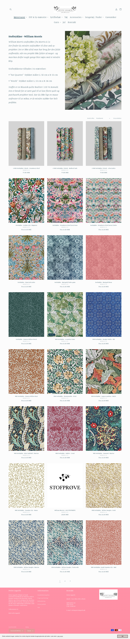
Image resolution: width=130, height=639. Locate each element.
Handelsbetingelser (44, 595)
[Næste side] (70, 581)
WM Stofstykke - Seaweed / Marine (103, 453)
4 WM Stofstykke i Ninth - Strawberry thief (26, 168)
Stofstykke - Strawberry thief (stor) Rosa (65, 225)
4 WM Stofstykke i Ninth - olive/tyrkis (103, 168)
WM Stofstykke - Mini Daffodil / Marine (26, 453)
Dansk (29, 630)
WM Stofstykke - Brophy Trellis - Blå (104, 339)
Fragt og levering (43, 598)
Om (39, 607)
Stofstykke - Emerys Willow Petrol (26, 339)
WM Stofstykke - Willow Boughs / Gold (104, 510)
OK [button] (122, 636)
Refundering (41, 601)
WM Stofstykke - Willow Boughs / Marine (26, 567)
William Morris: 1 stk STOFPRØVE (65, 510)
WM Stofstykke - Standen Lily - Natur (26, 510)
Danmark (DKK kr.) (16, 630)
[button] (11, 9)
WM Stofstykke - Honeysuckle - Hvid (65, 396)
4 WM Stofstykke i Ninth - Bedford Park (65, 168)
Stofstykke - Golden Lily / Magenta (26, 225)
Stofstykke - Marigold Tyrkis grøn (65, 282)
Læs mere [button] (60, 636)
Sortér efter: (90, 118)
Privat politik (42, 604)
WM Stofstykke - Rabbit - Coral (65, 453)
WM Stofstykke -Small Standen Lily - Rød (103, 567)
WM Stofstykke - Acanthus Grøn (65, 339)
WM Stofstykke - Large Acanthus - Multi (103, 396)
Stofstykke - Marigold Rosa (103, 282)
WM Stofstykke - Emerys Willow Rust (26, 396)
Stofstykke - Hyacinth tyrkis (26, 282)
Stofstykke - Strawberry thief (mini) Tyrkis (103, 225)
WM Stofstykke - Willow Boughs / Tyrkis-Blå (65, 567)
